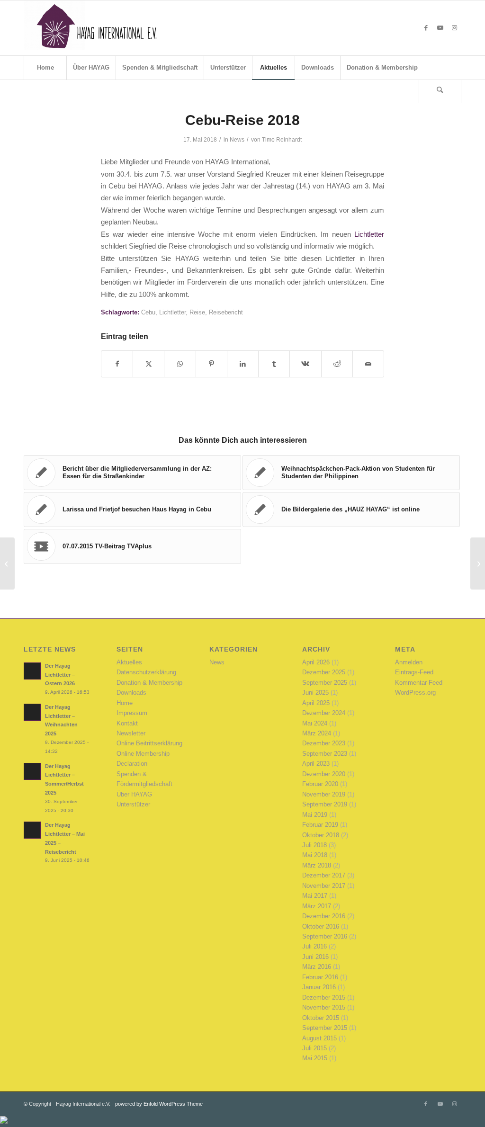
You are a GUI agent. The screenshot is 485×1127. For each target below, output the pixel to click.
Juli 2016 (314, 946)
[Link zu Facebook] (426, 28)
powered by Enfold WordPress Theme (159, 1104)
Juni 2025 (315, 692)
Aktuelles (129, 662)
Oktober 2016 (320, 926)
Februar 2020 (320, 783)
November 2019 (323, 794)
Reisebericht (226, 312)
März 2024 (316, 733)
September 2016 (324, 936)
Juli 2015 (314, 1048)
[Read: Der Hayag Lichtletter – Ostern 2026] (32, 671)
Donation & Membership (149, 682)
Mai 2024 (314, 723)
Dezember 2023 (323, 743)
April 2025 (316, 703)
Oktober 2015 (320, 1017)
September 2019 (324, 804)
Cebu (148, 312)
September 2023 (324, 753)
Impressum (132, 712)
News (237, 139)
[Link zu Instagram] (454, 28)
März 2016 (316, 966)
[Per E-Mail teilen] (368, 364)
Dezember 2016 (323, 916)
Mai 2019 (314, 814)
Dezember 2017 (323, 875)
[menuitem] (45, 68)
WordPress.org (415, 692)
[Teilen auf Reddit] (337, 364)
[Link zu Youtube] (440, 28)
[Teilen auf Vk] (305, 364)
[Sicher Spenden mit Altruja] (4, 1121)
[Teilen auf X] (148, 364)
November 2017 (323, 885)
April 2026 (316, 662)
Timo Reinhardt (282, 139)
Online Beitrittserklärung (149, 743)
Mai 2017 (314, 895)
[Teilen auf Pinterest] (211, 364)
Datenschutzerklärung (146, 672)
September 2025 (324, 682)
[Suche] (440, 91)
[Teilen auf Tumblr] (274, 364)
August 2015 (319, 1038)
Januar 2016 (319, 987)
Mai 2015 (314, 1058)
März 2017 (316, 906)
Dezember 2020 (323, 774)
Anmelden (408, 662)
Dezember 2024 (323, 712)
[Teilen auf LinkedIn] (242, 364)
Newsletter (131, 733)
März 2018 (316, 865)
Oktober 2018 (320, 835)
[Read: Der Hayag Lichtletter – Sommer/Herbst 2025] (32, 771)
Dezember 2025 (323, 672)
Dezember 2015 (323, 997)
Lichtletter (369, 234)
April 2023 (316, 763)
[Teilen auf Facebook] (117, 364)
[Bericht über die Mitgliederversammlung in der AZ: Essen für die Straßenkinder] (7, 563)
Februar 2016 (320, 977)
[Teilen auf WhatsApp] (179, 364)
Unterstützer (133, 804)
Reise (197, 312)
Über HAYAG (134, 794)
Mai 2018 (314, 855)
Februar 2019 (320, 824)
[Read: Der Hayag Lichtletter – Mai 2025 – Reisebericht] (32, 830)
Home (125, 703)
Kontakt (127, 723)
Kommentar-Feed (418, 682)
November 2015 (323, 1007)
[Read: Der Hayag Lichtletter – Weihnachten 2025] (32, 712)
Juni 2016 (315, 956)
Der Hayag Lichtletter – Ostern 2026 (60, 675)
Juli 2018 (314, 845)
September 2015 (324, 1027)
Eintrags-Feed (414, 672)
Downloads (131, 692)
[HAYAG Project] (95, 27)
